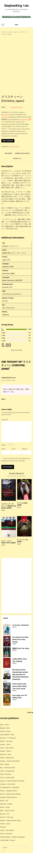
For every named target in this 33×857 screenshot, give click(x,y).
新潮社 (12, 273)
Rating (3, 445)
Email (14, 449)
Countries (9, 32)
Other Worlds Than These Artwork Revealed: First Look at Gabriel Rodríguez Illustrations (21, 799)
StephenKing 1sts (16, 5)
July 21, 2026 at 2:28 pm (8, 380)
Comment (5, 420)
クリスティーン (13, 246)
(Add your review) (16, 350)
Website (24, 449)
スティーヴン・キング (18, 253)
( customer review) (16, 107)
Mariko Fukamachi (8, 280)
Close (29, 712)
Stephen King (6, 253)
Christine (12, 146)
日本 (8, 260)
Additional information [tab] (22, 153)
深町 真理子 (19, 280)
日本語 (11, 267)
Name (3, 449)
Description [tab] (8, 153)
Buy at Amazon (8, 141)
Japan (15, 32)
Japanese (5, 267)
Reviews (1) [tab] (17, 158)
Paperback (5, 315)
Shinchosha (6, 273)
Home (3, 32)
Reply (3, 399)
